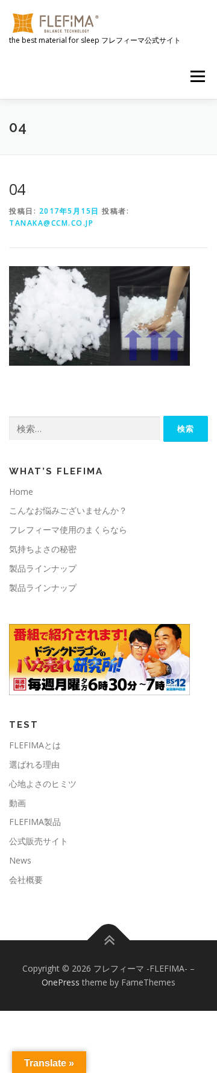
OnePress (61, 982)
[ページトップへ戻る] (108, 940)
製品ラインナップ (43, 568)
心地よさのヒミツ (43, 783)
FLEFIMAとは (35, 745)
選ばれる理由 (34, 764)
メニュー (197, 76)
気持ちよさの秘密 (43, 549)
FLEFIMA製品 (35, 821)
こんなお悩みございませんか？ (68, 510)
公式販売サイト (38, 841)
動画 (17, 803)
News (20, 860)
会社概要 (26, 879)
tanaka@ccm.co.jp (51, 223)
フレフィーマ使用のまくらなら (68, 529)
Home (21, 491)
